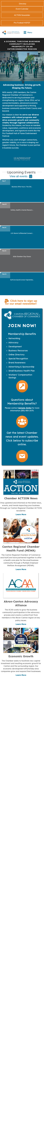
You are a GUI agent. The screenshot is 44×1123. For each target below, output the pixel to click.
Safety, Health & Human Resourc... (22, 210)
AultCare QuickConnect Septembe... (22, 280)
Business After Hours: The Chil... (22, 187)
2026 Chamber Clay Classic (22, 256)
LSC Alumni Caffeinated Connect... (22, 233)
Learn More (21, 514)
